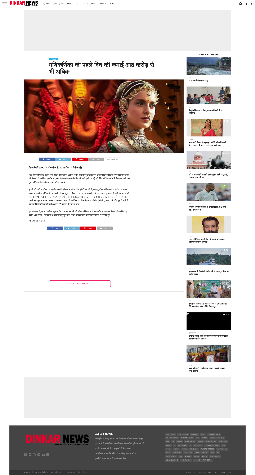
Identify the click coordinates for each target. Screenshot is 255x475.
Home (188, 473)
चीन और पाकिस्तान (171, 456)
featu (204, 438)
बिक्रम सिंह (200, 442)
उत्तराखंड (184, 449)
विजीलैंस (168, 453)
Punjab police (207, 449)
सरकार (180, 456)
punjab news (187, 438)
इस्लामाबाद (188, 456)
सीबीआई (212, 438)
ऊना (173, 442)
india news (190, 442)
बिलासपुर (176, 449)
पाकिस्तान (204, 456)
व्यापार (93, 4)
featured (170, 434)
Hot (203, 434)
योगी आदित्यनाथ (193, 449)
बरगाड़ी (223, 445)
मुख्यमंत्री (184, 445)
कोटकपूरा (168, 445)
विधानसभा (168, 449)
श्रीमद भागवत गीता (215, 456)
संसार (77, 4)
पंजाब (167, 442)
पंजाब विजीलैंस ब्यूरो (222, 449)
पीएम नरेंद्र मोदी (177, 453)
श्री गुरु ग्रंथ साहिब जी (172, 460)
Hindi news (211, 442)
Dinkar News (172, 438)
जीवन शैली (102, 4)
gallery (194, 434)
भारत (69, 4)
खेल (84, 4)
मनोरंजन (113, 4)
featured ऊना (214, 434)
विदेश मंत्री (196, 456)
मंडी (179, 445)
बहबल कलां (205, 453)
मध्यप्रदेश (179, 442)
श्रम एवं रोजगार (198, 445)
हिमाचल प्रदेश (58, 4)
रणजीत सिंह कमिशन (186, 460)
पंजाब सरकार (220, 438)
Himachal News (212, 445)
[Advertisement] (127, 30)
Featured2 (183, 434)
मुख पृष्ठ (46, 4)
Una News (206, 460)
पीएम (185, 453)
